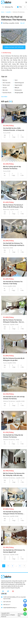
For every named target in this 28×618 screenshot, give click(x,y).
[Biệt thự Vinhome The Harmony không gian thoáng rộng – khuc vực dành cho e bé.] (14, 305)
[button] (3, 36)
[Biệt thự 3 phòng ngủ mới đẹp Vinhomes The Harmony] (14, 152)
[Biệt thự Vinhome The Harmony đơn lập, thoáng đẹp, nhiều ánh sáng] (14, 458)
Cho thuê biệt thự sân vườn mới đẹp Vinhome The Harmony (14, 397)
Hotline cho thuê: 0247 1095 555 (14, 47)
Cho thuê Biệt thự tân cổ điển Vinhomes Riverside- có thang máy (13, 129)
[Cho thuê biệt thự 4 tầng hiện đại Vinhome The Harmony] (14, 420)
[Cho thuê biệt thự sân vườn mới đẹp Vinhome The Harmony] (14, 382)
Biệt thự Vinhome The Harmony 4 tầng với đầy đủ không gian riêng (13, 206)
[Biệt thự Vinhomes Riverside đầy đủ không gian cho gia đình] (14, 343)
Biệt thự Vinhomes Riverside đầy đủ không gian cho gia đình (13, 359)
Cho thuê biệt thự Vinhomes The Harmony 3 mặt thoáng (12, 282)
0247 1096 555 (7, 601)
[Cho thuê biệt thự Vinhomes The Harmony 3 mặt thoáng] (14, 267)
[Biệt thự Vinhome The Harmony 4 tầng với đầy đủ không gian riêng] (14, 190)
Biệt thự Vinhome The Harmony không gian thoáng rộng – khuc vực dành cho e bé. (13, 321)
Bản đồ (22, 23)
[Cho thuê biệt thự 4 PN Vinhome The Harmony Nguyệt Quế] (14, 535)
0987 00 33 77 (6, 604)
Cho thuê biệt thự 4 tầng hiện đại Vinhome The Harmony (13, 436)
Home (2, 12)
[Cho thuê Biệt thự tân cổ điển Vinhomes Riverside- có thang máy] (14, 113)
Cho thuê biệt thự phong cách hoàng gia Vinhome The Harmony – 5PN (13, 513)
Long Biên (8, 12)
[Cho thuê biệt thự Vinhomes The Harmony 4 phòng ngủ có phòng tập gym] (14, 228)
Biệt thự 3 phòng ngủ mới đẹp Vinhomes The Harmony (12, 167)
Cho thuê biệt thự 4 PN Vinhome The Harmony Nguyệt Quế (14, 551)
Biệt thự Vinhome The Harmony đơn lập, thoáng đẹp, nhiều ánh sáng (13, 474)
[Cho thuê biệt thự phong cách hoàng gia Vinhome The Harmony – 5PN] (14, 497)
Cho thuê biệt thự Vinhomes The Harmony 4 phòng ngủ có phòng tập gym (13, 244)
